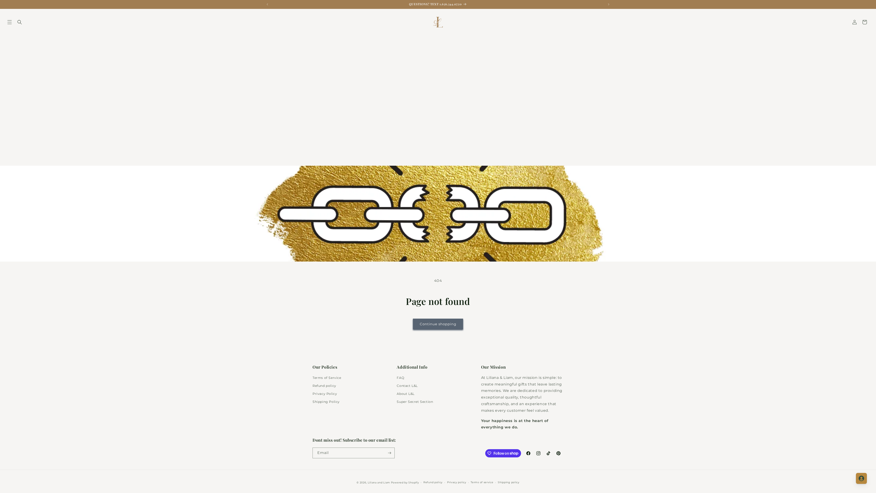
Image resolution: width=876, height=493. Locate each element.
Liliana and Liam (379, 482)
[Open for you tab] (861, 478)
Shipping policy (508, 482)
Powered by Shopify (405, 482)
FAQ (400, 378)
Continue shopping (438, 324)
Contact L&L (407, 386)
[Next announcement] (609, 4)
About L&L (405, 394)
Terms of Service (327, 378)
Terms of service (482, 482)
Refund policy (324, 386)
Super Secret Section (415, 402)
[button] (10, 22)
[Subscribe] (389, 453)
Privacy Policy (325, 394)
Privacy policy (456, 482)
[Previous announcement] (267, 4)
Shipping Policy (326, 402)
